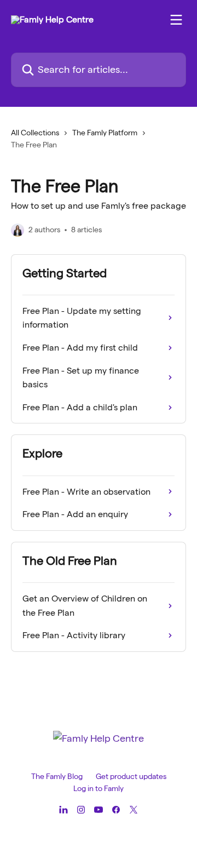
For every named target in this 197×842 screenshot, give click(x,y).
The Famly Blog (57, 776)
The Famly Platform (104, 132)
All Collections (35, 132)
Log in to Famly (98, 788)
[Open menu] (176, 19)
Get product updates (131, 776)
